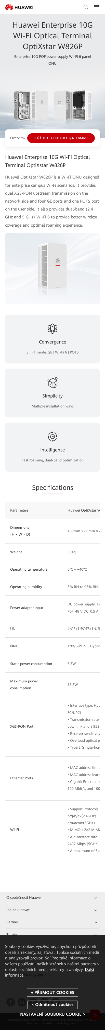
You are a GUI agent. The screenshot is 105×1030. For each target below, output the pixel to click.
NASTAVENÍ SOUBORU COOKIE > (52, 1014)
